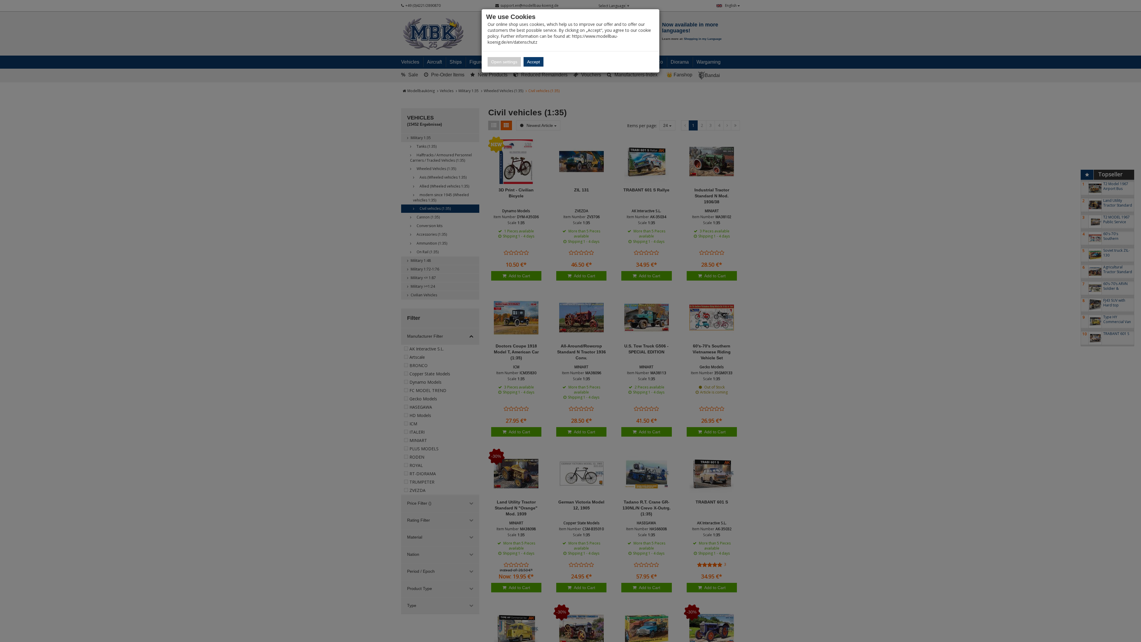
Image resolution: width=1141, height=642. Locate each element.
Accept (533, 61)
